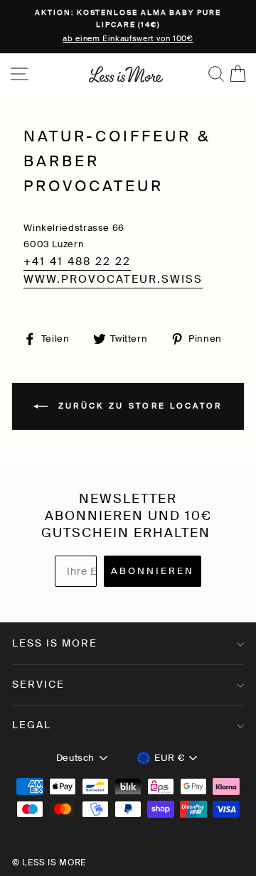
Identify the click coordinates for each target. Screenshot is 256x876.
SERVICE (38, 684)
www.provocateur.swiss (113, 279)
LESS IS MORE (54, 643)
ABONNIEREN (152, 571)
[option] (128, 26)
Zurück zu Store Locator (137, 406)
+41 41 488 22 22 (77, 261)
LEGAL (31, 724)
